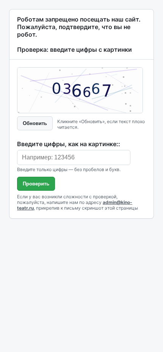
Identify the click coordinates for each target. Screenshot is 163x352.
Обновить (35, 123)
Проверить (36, 184)
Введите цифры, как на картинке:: (68, 144)
